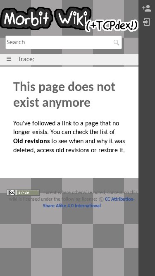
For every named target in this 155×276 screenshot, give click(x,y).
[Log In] (147, 22)
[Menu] (9, 59)
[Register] (147, 9)
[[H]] (69, 21)
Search (118, 43)
